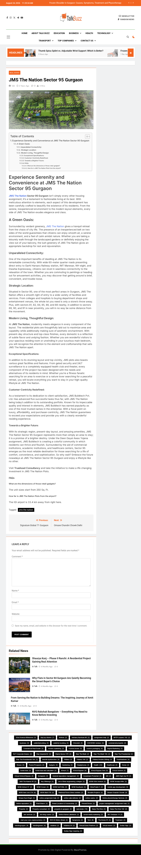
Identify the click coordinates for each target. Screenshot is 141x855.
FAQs (27, 163)
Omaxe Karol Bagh (27, 798)
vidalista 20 (69, 826)
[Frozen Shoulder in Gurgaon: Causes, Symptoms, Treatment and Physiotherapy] (99, 54)
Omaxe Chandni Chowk (117, 793)
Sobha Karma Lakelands (69, 815)
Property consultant (41, 809)
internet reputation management (66, 776)
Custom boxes (75, 749)
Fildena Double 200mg (102, 760)
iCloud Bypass (79, 771)
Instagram (43, 776)
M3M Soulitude (79, 787)
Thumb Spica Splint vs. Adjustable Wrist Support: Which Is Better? (57, 51)
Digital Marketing (115, 749)
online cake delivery (72, 798)
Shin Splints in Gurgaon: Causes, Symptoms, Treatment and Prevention (89, 3)
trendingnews (39, 826)
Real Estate (14, 73)
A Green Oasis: (23, 144)
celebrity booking (61, 743)
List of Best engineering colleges (71, 782)
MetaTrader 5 (96, 787)
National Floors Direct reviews (71, 793)
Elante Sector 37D (63, 754)
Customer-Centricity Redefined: (36, 158)
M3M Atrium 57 (25, 787)
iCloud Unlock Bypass (24, 776)
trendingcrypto (21, 826)
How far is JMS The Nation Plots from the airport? (44, 168)
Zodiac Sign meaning (73, 831)
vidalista (54, 826)
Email (15, 602)
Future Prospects (36, 765)
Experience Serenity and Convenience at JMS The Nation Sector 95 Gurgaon (50, 140)
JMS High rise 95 (123, 776)
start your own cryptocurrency (33, 820)
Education (59, 33)
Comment (17, 556)
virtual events (109, 826)
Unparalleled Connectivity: (31, 147)
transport (45, 40)
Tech (90, 820)
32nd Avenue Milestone (26, 738)
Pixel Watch (42, 804)
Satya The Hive (99, 809)
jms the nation (26, 509)
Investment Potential (92, 776)
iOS (108, 776)
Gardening (67, 765)
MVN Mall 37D (47, 793)
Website (15, 614)
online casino (91, 798)
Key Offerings (47, 782)
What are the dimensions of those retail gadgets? (43, 166)
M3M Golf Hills (60, 787)
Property (23, 809)
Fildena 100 (82, 760)
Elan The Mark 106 (102, 754)
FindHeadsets (123, 760)
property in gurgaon (63, 809)
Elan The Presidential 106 (27, 760)
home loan (25, 771)
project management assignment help (114, 804)
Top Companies (66, 40)
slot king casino (47, 815)
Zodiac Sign (125, 826)
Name (15, 590)
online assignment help (49, 798)
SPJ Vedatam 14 (115, 815)
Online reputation (24, 804)
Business (74, 33)
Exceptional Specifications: (34, 155)
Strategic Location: (28, 150)
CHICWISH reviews (95, 743)
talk (13, 85)
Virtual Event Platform (88, 826)
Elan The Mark (82, 754)
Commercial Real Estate (33, 749)
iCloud (65, 771)
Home (24, 33)
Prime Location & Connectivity (64, 804)
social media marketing (93, 815)
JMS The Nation (18, 195)
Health (89, 33)
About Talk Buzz (41, 33)
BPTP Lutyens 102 (122, 738)
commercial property (117, 743)
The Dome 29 (104, 820)
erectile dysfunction (50, 760)
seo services (29, 815)
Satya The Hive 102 (118, 809)
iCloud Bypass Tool (99, 771)
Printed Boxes (88, 804)
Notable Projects (95, 793)
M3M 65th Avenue (97, 782)
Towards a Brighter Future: (34, 161)
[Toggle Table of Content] (86, 136)
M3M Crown (43, 787)
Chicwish (78, 743)
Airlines (63, 738)
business (24, 743)
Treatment (120, 820)
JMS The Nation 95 (27, 782)
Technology (103, 33)
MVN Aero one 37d (27, 793)
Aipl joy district (47, 738)
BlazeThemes (80, 850)
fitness (20, 765)
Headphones (83, 765)
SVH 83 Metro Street (59, 820)
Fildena (68, 760)
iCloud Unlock (119, 771)
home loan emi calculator (45, 771)
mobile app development (117, 787)
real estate (81, 809)
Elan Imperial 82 (43, 754)
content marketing (56, 749)
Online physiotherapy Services (114, 798)
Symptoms (77, 820)
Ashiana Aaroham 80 (81, 738)
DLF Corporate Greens (22, 754)
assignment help (101, 738)
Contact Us (87, 40)
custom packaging (94, 749)
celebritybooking (41, 743)
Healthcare (112, 765)
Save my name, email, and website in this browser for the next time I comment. (51, 626)
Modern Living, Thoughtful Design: (35, 153)
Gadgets (53, 765)
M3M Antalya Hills (118, 782)
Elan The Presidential (124, 754)
